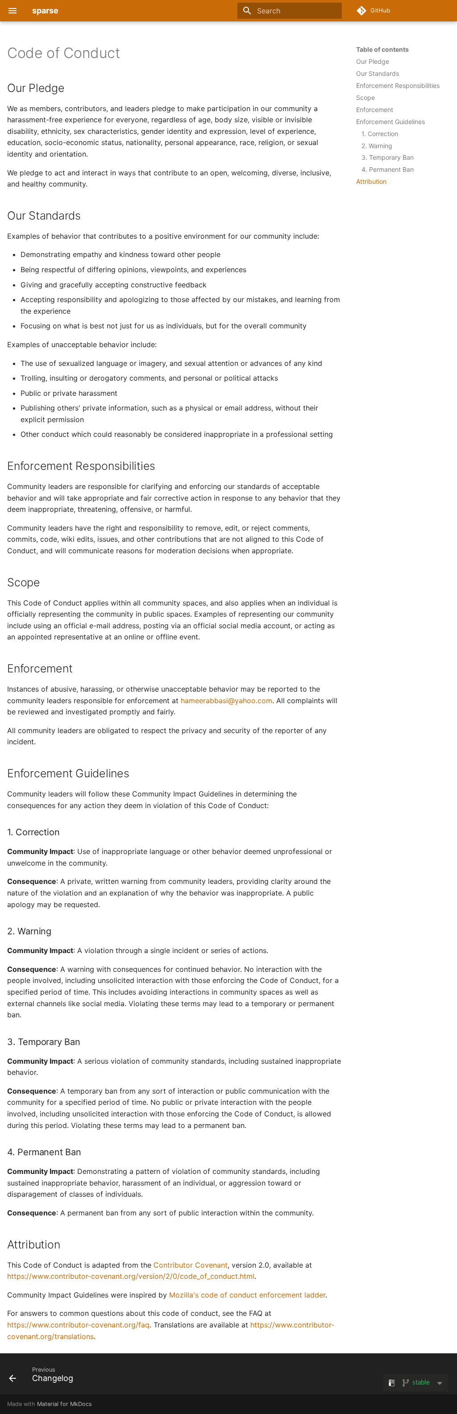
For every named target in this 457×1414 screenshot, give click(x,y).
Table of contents (382, 49)
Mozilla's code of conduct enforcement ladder (247, 1294)
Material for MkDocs (64, 1404)
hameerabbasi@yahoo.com (226, 700)
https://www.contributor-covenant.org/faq (78, 1324)
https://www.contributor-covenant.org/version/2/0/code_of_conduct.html (130, 1276)
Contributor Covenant (191, 1265)
